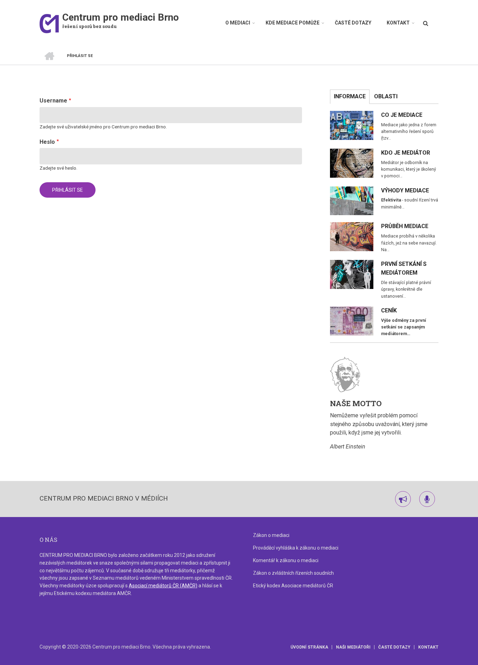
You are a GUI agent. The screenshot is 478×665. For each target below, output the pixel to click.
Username (53, 100)
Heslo (47, 142)
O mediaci (237, 23)
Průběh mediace (404, 226)
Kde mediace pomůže (292, 23)
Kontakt (398, 23)
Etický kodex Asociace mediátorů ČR (293, 585)
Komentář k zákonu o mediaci (285, 560)
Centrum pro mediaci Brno (120, 17)
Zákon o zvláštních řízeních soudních (293, 573)
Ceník (389, 310)
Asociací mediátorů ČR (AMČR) (163, 585)
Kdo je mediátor (405, 152)
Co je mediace (401, 115)
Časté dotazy (353, 23)
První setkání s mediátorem (404, 268)
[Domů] (49, 23)
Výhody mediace (405, 190)
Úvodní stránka (309, 647)
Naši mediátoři (353, 647)
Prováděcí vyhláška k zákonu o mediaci (295, 548)
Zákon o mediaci (271, 535)
